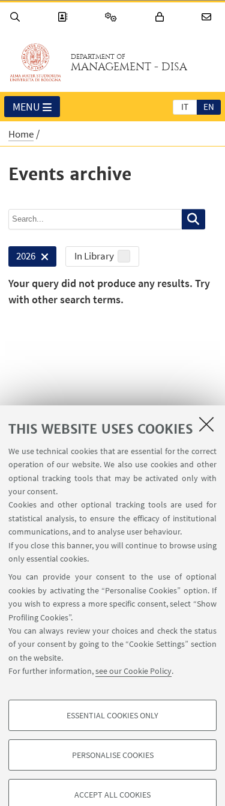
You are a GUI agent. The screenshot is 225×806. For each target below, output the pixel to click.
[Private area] (161, 17)
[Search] (17, 17)
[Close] (206, 424)
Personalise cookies (113, 755)
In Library (94, 255)
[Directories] (64, 17)
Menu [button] (26, 107)
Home (21, 134)
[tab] (185, 106)
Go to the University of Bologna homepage (35, 62)
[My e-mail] (208, 17)
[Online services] (113, 17)
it (184, 106)
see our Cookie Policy (133, 670)
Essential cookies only (112, 715)
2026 (21, 258)
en (208, 106)
